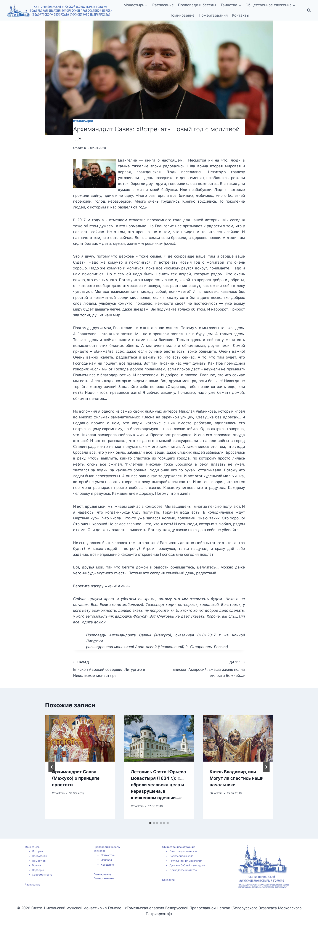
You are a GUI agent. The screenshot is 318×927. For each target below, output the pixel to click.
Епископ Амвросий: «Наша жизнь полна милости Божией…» (209, 669)
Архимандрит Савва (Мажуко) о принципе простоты (76, 778)
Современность (42, 874)
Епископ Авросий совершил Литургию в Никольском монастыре (109, 669)
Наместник (39, 860)
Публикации (83, 121)
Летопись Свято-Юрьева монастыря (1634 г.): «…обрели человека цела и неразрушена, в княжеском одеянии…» (158, 784)
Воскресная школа (181, 856)
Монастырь (32, 847)
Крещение (107, 864)
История (37, 851)
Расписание (163, 5)
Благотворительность (184, 851)
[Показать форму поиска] (309, 10)
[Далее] (266, 767)
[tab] (150, 823)
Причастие (108, 855)
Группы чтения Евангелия (186, 860)
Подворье (38, 870)
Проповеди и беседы (197, 5)
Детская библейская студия (187, 865)
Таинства (99, 850)
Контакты (240, 15)
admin (81, 148)
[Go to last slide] (51, 767)
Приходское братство (183, 870)
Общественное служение (178, 847)
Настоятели (39, 856)
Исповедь (107, 859)
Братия (36, 865)
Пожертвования (213, 15)
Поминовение (182, 15)
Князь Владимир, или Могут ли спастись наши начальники (236, 778)
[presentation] (80, 738)
